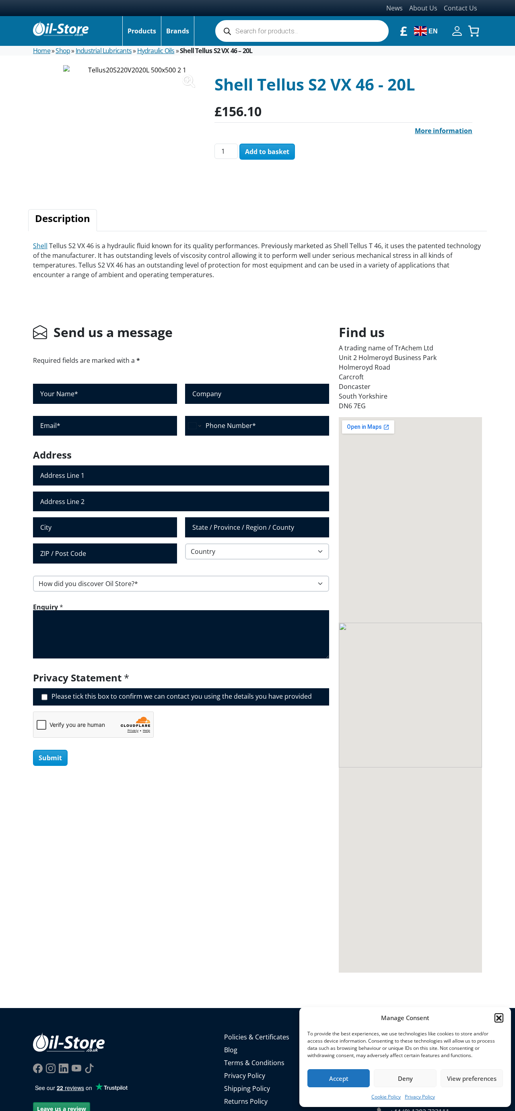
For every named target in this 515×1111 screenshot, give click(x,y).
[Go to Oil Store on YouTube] (76, 1068)
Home (41, 50)
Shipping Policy (247, 1088)
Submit (50, 757)
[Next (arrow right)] (501, 555)
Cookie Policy (386, 1096)
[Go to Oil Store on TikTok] (89, 1068)
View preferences (471, 1078)
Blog (230, 1049)
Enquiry (48, 607)
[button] (499, 1018)
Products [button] (142, 31)
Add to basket (267, 151)
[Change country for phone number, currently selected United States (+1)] (194, 426)
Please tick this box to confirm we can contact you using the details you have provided (182, 696)
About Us (423, 8)
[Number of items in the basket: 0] (473, 31)
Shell (40, 245)
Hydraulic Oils (156, 50)
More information (443, 130)
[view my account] (457, 30)
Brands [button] (177, 31)
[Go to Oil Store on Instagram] (51, 1068)
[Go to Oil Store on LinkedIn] (63, 1068)
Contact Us (460, 8)
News (394, 8)
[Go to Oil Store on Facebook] (38, 1068)
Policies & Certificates (256, 1037)
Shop (63, 50)
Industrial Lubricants (104, 50)
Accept (338, 1078)
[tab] (62, 220)
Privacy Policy (420, 1096)
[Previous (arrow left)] (14, 555)
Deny (405, 1078)
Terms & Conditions (254, 1062)
